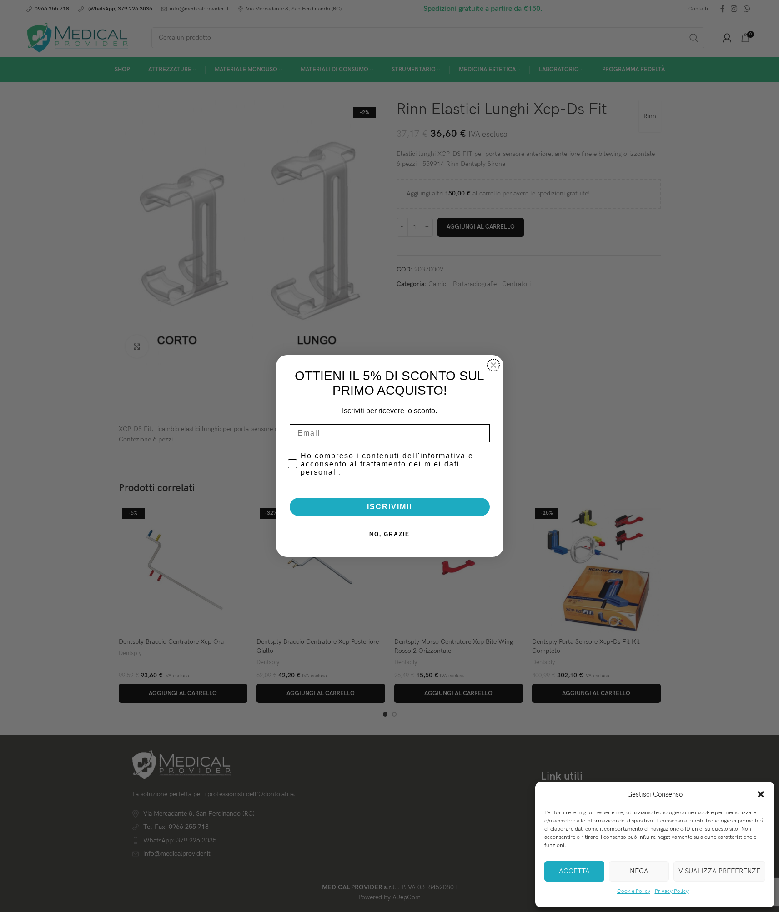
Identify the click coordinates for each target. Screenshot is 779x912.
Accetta (574, 871)
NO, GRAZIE (389, 534)
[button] (760, 794)
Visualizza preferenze (719, 871)
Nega (639, 871)
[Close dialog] (493, 365)
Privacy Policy (672, 891)
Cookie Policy (633, 891)
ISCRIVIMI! (389, 507)
